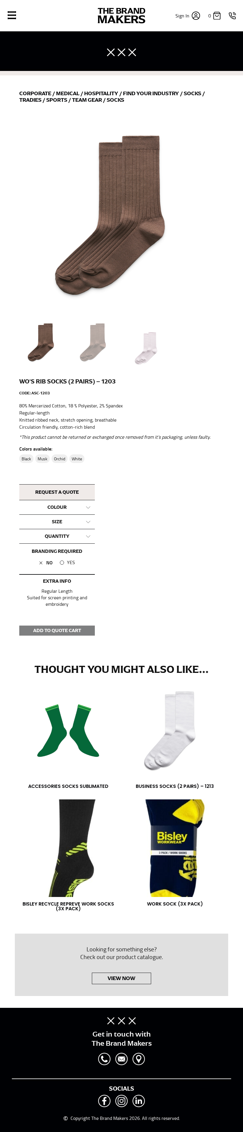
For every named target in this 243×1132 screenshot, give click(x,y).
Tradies (30, 100)
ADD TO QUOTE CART (57, 631)
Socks (193, 93)
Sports (57, 100)
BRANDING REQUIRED (57, 551)
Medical (68, 93)
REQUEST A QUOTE (57, 492)
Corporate (35, 93)
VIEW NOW (121, 978)
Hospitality (101, 93)
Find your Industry (151, 93)
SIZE (57, 522)
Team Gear (87, 100)
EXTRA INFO (57, 581)
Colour (57, 507)
